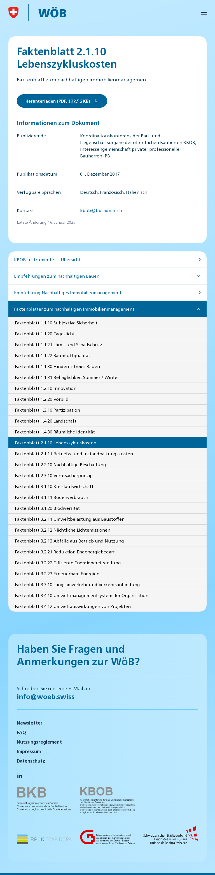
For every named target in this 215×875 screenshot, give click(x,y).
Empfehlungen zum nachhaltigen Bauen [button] (56, 276)
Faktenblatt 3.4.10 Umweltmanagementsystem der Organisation (81, 595)
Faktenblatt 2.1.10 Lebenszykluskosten (55, 442)
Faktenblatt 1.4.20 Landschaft (45, 421)
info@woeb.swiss (45, 696)
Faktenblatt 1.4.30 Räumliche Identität (55, 432)
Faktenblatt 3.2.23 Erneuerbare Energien (57, 573)
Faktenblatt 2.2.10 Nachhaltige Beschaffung (60, 464)
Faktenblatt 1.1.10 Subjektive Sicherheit (56, 323)
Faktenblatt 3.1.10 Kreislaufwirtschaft (54, 486)
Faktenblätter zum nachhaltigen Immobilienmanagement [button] (74, 309)
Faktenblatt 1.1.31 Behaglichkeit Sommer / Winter (67, 377)
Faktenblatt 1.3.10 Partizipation (47, 410)
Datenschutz (31, 761)
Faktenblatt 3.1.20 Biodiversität (47, 508)
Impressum (29, 751)
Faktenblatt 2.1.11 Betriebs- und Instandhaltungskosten (74, 453)
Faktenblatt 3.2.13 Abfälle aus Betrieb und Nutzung (69, 541)
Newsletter (30, 723)
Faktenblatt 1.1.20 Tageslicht (45, 333)
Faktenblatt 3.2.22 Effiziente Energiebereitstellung (68, 562)
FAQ (21, 732)
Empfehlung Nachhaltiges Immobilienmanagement (67, 292)
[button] (204, 12)
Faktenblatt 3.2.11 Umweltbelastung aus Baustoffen (70, 519)
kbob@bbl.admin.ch (101, 210)
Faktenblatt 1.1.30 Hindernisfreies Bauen (57, 366)
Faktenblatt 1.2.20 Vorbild (42, 399)
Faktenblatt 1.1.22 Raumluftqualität (52, 355)
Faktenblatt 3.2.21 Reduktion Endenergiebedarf (65, 552)
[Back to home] (13, 12)
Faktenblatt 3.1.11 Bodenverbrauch (51, 497)
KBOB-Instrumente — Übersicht (47, 259)
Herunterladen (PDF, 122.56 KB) (57, 100)
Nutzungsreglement (39, 742)
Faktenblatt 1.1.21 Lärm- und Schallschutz (58, 344)
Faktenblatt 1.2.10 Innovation (45, 388)
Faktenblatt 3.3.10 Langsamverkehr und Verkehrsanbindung (77, 584)
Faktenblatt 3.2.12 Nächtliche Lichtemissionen (62, 530)
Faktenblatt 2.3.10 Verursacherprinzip (54, 475)
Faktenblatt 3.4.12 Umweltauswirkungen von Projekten (73, 606)
